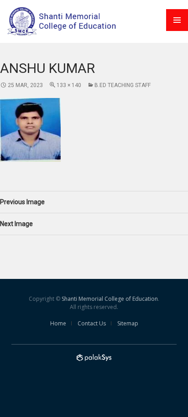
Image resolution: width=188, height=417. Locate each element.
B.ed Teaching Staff (122, 85)
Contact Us (92, 323)
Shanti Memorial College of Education (110, 299)
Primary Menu (177, 20)
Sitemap (127, 323)
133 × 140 (69, 85)
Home (58, 323)
